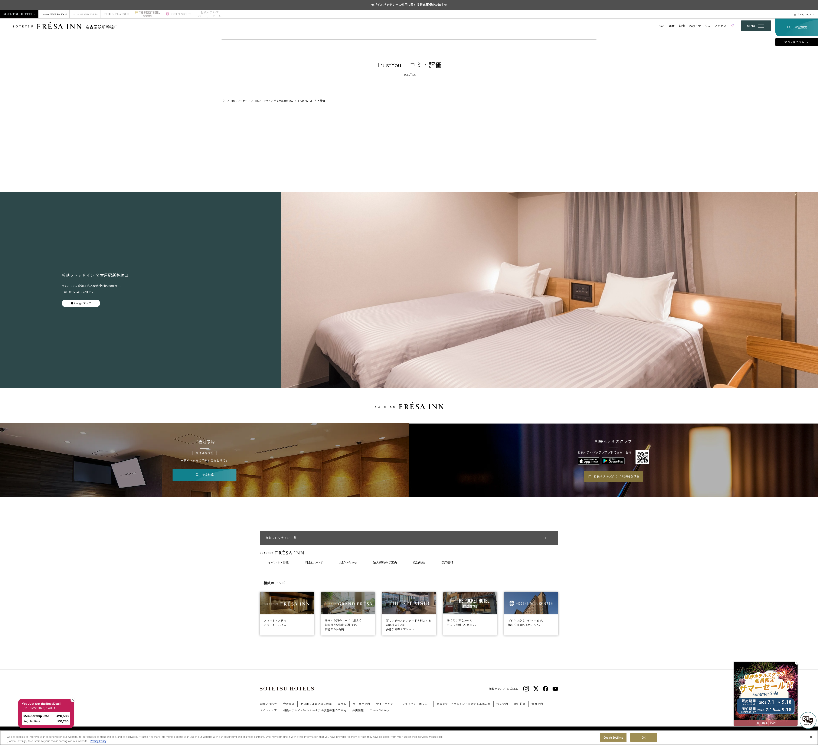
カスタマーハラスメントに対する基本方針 (463, 704)
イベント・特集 (278, 562)
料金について (314, 562)
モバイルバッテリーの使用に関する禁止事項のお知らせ (409, 4)
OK (643, 737)
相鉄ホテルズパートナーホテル (210, 14)
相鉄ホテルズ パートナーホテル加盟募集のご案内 (314, 710)
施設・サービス (699, 26)
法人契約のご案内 (385, 562)
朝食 (682, 26)
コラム (342, 704)
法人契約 (502, 704)
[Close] (811, 737)
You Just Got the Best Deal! (43, 686)
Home (660, 26)
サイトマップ (268, 710)
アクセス (720, 26)
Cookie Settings (613, 737)
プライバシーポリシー (416, 704)
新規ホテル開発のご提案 (316, 704)
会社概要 (288, 704)
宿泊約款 (419, 562)
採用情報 (447, 562)
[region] (409, 737)
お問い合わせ (348, 562)
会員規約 (537, 704)
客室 (672, 26)
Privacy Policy (98, 741)
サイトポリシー (386, 704)
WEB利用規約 (361, 704)
